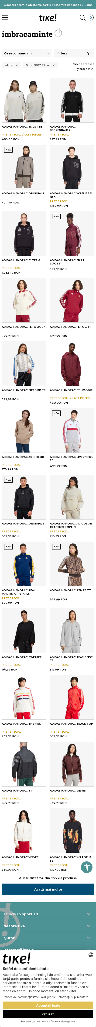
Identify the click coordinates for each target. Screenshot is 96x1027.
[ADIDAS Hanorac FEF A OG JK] (24, 300)
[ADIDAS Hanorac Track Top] (72, 697)
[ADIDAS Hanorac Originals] (24, 167)
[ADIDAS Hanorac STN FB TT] (72, 564)
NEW (8, 149)
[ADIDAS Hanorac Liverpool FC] (72, 430)
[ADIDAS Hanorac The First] (24, 697)
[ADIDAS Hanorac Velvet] (72, 764)
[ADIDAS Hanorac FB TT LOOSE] (72, 233)
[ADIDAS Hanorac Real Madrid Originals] (24, 564)
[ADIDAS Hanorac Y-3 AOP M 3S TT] (72, 830)
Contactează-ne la (48, 3)
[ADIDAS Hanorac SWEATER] (24, 630)
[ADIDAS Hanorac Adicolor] (24, 430)
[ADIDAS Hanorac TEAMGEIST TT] (72, 630)
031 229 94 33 (48, 6)
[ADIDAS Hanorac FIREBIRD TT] (24, 363)
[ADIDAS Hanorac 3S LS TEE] (24, 100)
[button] (6, 17)
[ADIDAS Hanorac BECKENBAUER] (72, 100)
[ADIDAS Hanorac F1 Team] (24, 233)
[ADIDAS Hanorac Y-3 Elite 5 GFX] (72, 167)
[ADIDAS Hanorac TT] (24, 764)
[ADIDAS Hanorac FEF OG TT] (72, 300)
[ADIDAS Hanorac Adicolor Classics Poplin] (72, 497)
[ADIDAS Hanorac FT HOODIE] (72, 363)
